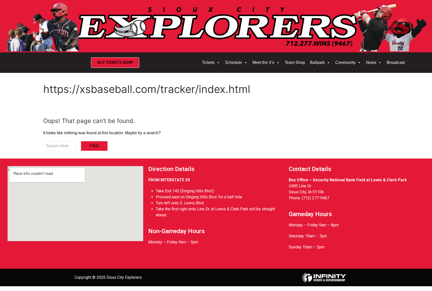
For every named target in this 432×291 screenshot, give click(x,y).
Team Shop (295, 62)
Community (345, 62)
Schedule (233, 62)
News (371, 62)
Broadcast (396, 62)
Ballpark (317, 62)
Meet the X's (263, 62)
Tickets (208, 62)
